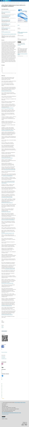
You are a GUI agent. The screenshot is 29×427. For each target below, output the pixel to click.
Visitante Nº (3, 417)
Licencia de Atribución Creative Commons (19, 402)
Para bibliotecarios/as (4, 358)
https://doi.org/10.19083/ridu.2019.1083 (7, 305)
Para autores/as (3, 357)
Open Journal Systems (4, 352)
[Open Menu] (1, 1)
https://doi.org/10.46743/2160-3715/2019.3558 (7, 130)
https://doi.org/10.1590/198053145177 (7, 175)
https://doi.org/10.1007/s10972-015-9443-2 (7, 197)
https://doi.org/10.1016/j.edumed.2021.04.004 (7, 283)
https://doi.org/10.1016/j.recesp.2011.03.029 (9, 169)
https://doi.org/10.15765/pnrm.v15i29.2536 (7, 314)
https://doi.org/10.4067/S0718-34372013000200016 (8, 219)
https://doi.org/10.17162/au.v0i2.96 (6, 211)
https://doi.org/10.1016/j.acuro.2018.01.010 (7, 202)
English (2, 326)
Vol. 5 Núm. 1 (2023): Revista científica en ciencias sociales (22, 32)
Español (3, 327)
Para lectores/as (3, 356)
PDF (18, 25)
